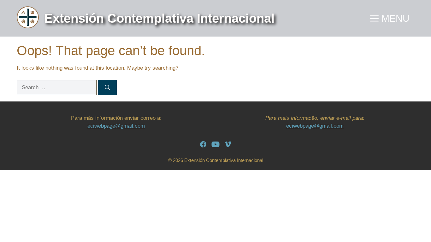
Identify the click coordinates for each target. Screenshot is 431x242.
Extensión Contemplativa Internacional (159, 18)
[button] (389, 18)
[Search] (107, 87)
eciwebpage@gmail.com (116, 126)
